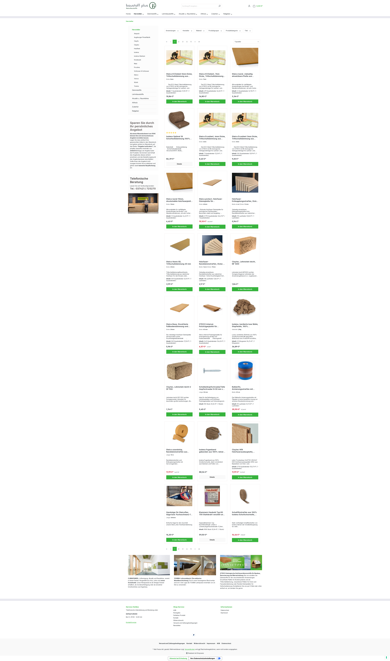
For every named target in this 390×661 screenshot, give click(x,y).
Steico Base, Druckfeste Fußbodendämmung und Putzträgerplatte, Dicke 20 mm (178, 325)
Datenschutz (225, 610)
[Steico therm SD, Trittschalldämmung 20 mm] (179, 245)
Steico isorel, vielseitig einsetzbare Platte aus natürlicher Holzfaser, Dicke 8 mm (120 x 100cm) (244, 75)
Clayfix (136, 41)
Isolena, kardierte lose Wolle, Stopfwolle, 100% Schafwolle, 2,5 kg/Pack (245, 325)
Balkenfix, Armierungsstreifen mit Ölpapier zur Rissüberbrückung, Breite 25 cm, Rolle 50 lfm (244, 388)
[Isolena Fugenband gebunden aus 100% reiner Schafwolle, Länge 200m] (212, 433)
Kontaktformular (131, 622)
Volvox (136, 78)
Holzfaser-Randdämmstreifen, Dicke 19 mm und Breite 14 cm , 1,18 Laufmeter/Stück (212, 263)
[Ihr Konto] (249, 6)
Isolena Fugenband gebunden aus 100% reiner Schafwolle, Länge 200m (211, 451)
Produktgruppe (214, 30)
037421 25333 (131, 614)
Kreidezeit (137, 60)
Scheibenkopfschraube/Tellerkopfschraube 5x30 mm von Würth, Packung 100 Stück (212, 388)
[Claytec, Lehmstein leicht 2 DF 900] (179, 370)
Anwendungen (171, 30)
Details (179, 164)
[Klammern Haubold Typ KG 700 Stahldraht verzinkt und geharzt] (212, 496)
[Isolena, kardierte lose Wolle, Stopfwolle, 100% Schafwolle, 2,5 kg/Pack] (245, 308)
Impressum (224, 613)
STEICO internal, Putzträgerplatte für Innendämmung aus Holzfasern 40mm (208, 325)
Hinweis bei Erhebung (178, 658)
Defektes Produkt (179, 615)
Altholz (135, 103)
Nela (135, 63)
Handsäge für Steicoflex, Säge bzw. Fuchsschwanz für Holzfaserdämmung (179, 513)
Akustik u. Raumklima (140, 98)
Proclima (137, 67)
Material (199, 30)
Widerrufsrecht (178, 620)
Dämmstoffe (136, 90)
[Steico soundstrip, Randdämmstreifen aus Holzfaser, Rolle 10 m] (179, 433)
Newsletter (177, 625)
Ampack (136, 33)
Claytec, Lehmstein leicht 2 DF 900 (178, 388)
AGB (174, 610)
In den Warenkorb (179, 101)
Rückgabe (176, 613)
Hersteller (136, 30)
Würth (136, 82)
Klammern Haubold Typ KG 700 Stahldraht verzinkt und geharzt (211, 513)
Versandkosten (190, 649)
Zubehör (135, 107)
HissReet (137, 48)
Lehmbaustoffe (138, 94)
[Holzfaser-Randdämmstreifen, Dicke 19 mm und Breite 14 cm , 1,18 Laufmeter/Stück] (212, 245)
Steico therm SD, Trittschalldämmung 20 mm (178, 263)
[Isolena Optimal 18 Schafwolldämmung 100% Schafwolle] (179, 120)
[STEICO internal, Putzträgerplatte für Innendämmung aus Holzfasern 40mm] (212, 308)
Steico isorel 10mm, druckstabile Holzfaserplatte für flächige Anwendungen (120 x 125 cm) (179, 200)
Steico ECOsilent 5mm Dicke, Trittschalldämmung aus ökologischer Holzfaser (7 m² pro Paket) (179, 75)
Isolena (136, 52)
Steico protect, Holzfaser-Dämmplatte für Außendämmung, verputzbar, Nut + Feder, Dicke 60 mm (212, 200)
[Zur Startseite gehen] (141, 5)
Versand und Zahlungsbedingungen (185, 623)
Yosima (136, 86)
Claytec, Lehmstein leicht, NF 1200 (244, 263)
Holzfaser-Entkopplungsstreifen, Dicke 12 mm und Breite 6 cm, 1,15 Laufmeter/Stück (245, 200)
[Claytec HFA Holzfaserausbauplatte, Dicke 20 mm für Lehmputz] (245, 433)
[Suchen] (219, 6)
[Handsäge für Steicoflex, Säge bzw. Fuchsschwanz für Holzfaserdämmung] (179, 496)
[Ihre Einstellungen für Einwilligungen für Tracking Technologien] (386, 657)
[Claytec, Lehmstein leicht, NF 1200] (245, 245)
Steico (136, 75)
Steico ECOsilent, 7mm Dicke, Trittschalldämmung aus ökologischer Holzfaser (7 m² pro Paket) (211, 75)
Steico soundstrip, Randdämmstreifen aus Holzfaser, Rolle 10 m (176, 451)
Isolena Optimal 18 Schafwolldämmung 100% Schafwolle (178, 137)
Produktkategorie (232, 30)
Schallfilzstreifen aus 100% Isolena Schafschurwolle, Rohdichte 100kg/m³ (244, 513)
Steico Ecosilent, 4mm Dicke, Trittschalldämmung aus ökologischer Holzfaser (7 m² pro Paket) (212, 137)
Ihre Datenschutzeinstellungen (202, 658)
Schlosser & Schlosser (141, 71)
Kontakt (175, 618)
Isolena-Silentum (139, 56)
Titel (246, 30)
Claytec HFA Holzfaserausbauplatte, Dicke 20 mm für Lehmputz (244, 451)
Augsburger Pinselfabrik (142, 37)
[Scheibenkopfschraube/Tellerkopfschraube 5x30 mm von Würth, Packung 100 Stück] (212, 370)
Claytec (136, 45)
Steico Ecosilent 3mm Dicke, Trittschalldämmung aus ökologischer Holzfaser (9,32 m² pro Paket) (245, 137)
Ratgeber (135, 111)
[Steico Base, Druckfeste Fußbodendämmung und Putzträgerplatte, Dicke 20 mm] (179, 308)
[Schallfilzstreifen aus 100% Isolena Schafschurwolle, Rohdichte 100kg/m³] (245, 496)
